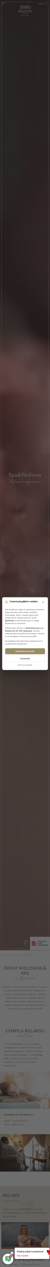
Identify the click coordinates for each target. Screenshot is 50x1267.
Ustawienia (25, 658)
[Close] (43, 602)
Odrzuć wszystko (25, 665)
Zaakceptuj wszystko (25, 651)
